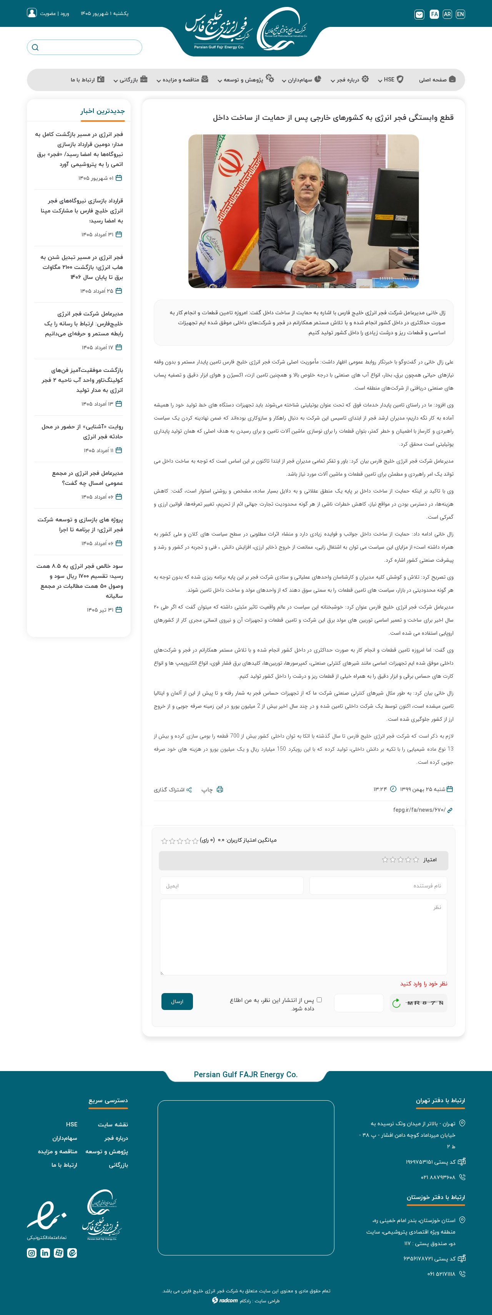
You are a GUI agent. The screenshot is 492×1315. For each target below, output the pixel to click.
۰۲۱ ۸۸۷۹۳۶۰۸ (438, 1177)
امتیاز (431, 859)
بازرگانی (118, 1165)
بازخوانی (397, 1001)
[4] (408, 859)
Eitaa (72, 1253)
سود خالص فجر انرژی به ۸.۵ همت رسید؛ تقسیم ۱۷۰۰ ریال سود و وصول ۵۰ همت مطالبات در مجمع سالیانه (80, 581)
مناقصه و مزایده (57, 1151)
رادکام (245, 1301)
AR (447, 14)
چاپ (209, 789)
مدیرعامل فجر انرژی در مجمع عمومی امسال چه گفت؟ (87, 478)
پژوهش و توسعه (106, 1151)
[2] (392, 859)
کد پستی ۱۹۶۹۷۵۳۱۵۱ (430, 1162)
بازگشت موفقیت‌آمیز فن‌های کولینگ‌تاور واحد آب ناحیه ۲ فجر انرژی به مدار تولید (82, 380)
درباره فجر (116, 1138)
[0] (164, 841)
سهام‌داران (64, 1138)
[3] (400, 859)
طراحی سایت (267, 1301)
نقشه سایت (113, 1124)
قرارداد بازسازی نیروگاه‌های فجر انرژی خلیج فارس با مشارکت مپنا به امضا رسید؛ (82, 211)
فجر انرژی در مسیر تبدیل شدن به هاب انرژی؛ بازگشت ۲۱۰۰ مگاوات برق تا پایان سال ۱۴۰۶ (81, 267)
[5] (415, 859)
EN (460, 14)
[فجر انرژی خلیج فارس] (246, 28)
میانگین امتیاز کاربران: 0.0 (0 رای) (238, 840)
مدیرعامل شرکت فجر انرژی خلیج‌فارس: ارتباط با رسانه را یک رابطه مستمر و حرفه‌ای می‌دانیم (83, 323)
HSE (71, 1124)
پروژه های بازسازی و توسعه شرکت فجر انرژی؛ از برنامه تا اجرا (80, 524)
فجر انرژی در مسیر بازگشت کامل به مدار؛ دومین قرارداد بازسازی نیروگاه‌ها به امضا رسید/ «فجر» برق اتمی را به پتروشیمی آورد (79, 149)
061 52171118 (441, 1274)
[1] (385, 859)
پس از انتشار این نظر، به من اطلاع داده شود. (272, 1004)
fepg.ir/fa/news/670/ (419, 810)
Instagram (32, 1253)
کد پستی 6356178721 (429, 1259)
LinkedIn (45, 1253)
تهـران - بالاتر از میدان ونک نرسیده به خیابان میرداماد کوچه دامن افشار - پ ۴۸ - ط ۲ (407, 1135)
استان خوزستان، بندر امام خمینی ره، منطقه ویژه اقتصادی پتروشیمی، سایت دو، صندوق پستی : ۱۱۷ (410, 1232)
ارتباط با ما (64, 1165)
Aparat (58, 1253)
